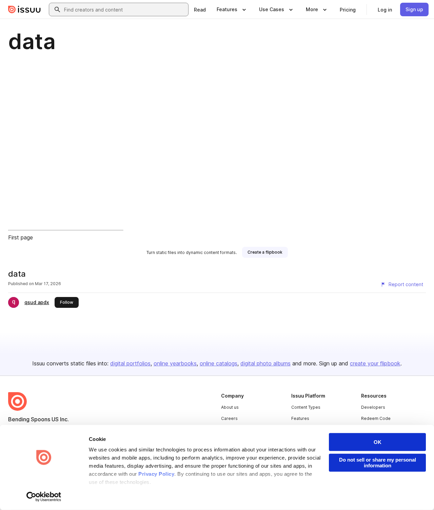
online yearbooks (175, 363)
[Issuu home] (24, 9)
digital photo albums (265, 363)
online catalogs (218, 363)
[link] (200, 9)
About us (230, 407)
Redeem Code (376, 418)
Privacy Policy (156, 474)
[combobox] (124, 9)
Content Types (305, 407)
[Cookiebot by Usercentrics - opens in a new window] (44, 497)
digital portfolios (130, 363)
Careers (229, 418)
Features (300, 418)
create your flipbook (375, 363)
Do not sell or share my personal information (377, 462)
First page (20, 237)
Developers (373, 407)
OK (377, 442)
